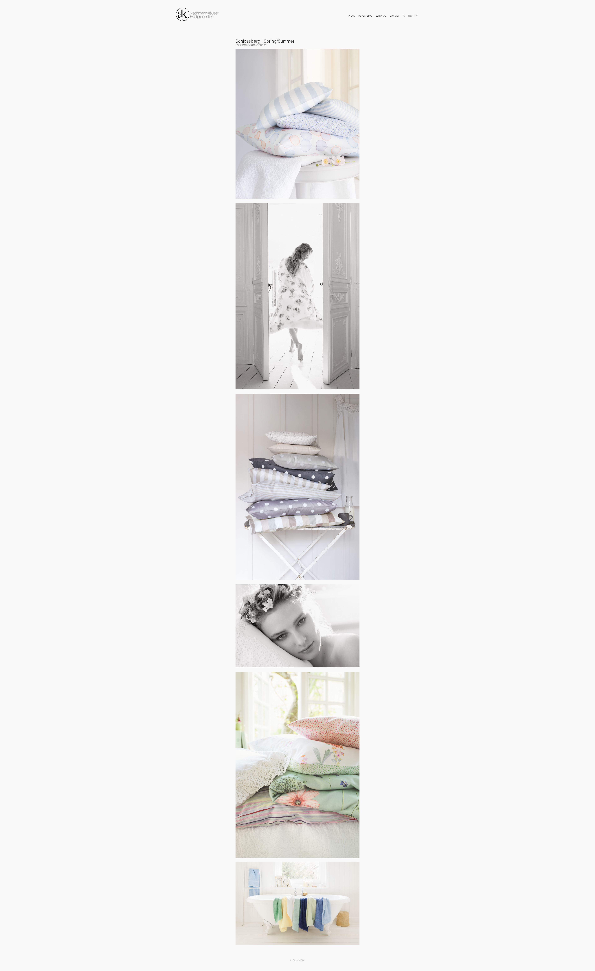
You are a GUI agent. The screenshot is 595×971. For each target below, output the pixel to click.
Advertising (365, 15)
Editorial (381, 15)
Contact (394, 15)
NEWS (352, 15)
